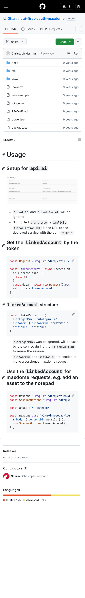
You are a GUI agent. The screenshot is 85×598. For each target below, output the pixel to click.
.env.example (20, 95)
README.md (20, 111)
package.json (20, 127)
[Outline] (79, 139)
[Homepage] (42, 6)
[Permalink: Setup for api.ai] (4, 168)
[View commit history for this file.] (76, 53)
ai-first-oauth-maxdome (44, 18)
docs (15, 62)
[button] (74, 260)
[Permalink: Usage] (4, 154)
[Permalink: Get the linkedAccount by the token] (4, 245)
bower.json (19, 119)
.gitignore (18, 103)
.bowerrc (17, 87)
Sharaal (14, 18)
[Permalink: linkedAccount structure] (4, 304)
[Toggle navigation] (6, 6)
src (14, 70)
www (15, 79)
